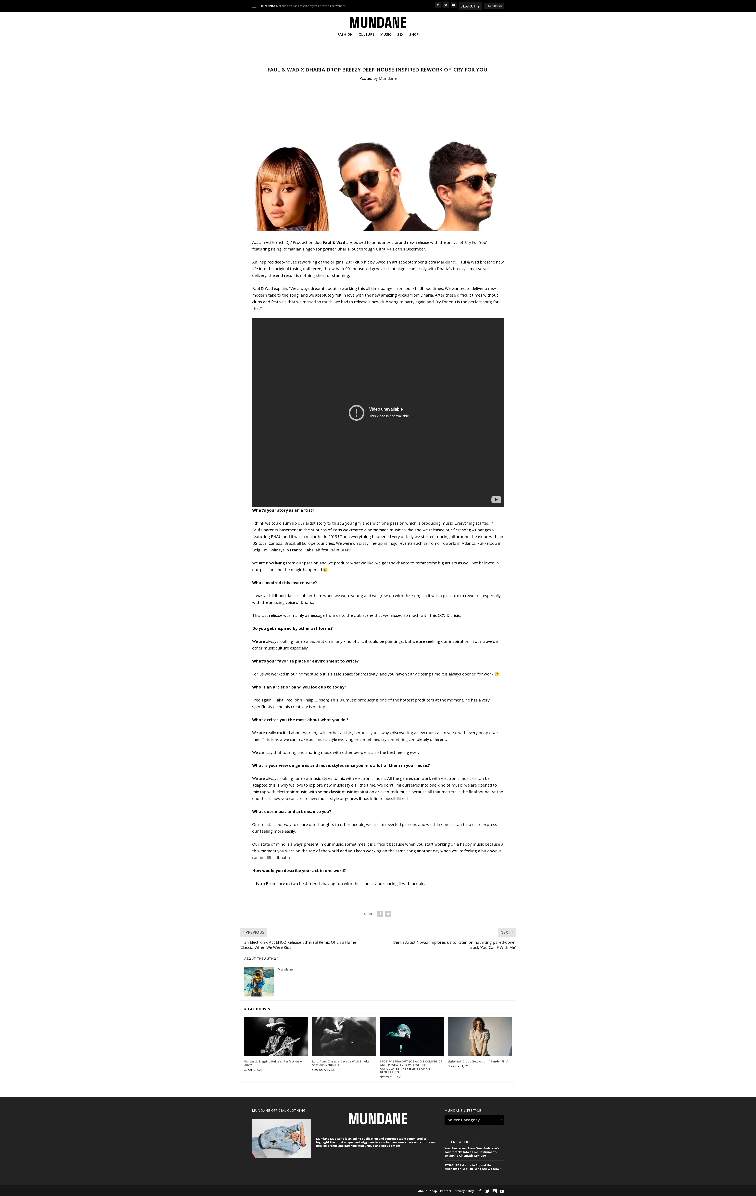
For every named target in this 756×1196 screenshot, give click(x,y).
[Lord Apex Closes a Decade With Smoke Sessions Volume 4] (344, 1036)
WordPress (314, 1190)
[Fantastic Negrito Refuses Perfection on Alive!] (276, 1036)
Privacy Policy (464, 1191)
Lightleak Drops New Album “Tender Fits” (478, 1061)
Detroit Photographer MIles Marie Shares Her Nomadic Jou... (314, 6)
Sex (400, 35)
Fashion (345, 35)
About (422, 1191)
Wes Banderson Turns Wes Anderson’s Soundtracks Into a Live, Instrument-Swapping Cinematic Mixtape (472, 1151)
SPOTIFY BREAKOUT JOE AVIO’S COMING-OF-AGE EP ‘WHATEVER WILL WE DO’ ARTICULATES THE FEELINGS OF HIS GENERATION (411, 1067)
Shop (414, 35)
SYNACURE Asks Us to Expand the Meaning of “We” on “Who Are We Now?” (473, 1167)
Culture (366, 35)
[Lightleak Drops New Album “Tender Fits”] (480, 1036)
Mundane (388, 78)
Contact (445, 1191)
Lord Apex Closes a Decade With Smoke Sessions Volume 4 (341, 1063)
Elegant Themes (279, 1190)
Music (385, 35)
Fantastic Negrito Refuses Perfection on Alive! (274, 1063)
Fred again (262, 700)
